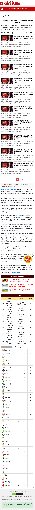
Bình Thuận (9, 321)
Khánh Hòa (21, 316)
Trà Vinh (9, 327)
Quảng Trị (21, 323)
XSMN (9, 298)
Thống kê (19, 8)
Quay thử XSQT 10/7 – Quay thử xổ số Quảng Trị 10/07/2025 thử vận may (23, 151)
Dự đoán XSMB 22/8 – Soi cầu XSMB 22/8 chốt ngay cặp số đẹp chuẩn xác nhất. (19, 290)
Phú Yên (21, 302)
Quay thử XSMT (16, 272)
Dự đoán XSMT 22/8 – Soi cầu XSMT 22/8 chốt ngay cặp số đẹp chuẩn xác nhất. (21, 285)
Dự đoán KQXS (12, 8)
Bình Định (21, 319)
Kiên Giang (9, 341)
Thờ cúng (28, 347)
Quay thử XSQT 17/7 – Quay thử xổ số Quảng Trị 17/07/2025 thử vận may (23, 137)
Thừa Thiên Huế (21, 304)
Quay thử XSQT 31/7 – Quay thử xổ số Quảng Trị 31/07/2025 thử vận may (23, 108)
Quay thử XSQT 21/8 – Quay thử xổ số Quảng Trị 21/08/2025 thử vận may (23, 66)
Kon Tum (21, 341)
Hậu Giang (9, 333)
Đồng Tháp (9, 303)
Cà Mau (9, 301)
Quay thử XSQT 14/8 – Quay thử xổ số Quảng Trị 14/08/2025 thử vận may (23, 80)
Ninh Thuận (21, 328)
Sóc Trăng (9, 317)
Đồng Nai (9, 315)
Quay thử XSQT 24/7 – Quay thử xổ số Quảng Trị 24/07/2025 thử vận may (23, 122)
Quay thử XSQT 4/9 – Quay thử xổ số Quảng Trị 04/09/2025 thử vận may (23, 38)
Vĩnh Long (9, 329)
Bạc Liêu (9, 307)
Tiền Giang (9, 343)
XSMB (31, 298)
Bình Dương (9, 325)
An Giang (9, 319)
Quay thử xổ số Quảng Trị (8, 189)
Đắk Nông (21, 334)
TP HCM (9, 305)
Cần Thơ (9, 313)
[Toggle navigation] (32, 8)
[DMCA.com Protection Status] (17, 494)
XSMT (21, 298)
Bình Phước (9, 331)
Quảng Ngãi (21, 336)
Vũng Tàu (9, 311)
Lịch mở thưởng (17, 295)
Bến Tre (9, 309)
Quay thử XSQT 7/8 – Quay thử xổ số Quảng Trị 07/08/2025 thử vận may (23, 94)
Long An (9, 335)
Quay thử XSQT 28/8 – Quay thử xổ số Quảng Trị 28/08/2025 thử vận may (23, 52)
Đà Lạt (9, 339)
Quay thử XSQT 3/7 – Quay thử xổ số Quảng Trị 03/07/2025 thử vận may (23, 165)
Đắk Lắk (21, 308)
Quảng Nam (21, 310)
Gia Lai (21, 326)
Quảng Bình (21, 321)
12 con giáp (18, 347)
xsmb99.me (10, 3)
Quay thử (24, 8)
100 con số (7, 347)
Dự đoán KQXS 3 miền (17, 276)
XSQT (19, 217)
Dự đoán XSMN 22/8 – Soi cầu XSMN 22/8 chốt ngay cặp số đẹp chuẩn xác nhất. (20, 280)
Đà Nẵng (21, 314)
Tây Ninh (9, 323)
